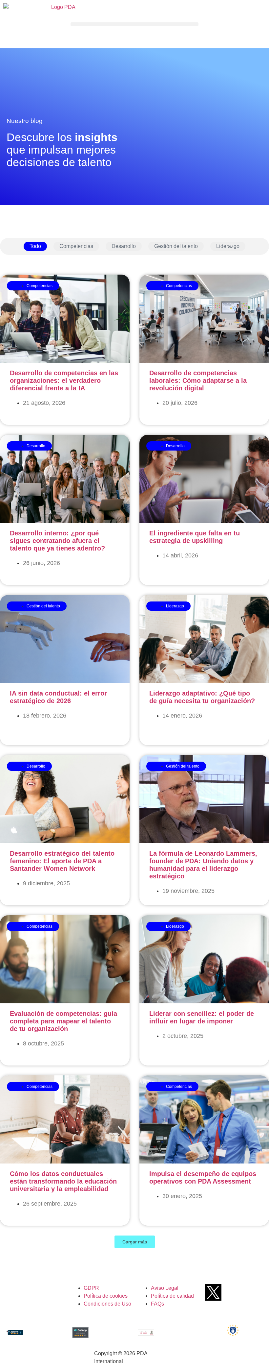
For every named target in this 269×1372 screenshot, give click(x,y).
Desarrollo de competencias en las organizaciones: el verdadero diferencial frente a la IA (64, 380)
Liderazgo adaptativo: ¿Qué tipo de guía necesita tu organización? (202, 697)
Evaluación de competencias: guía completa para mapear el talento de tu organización (63, 1021)
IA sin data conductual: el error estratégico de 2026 (58, 697)
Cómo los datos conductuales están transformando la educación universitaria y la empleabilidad (63, 1181)
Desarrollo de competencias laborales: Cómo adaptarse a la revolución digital (198, 380)
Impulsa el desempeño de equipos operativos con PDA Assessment (202, 1177)
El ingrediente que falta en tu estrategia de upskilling (194, 536)
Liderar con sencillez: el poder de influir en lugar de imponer (201, 1017)
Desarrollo (124, 246)
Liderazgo (227, 246)
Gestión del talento (176, 246)
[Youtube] (237, 1292)
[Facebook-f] (225, 1292)
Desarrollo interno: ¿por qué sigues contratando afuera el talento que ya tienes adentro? (57, 540)
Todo (35, 246)
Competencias (76, 246)
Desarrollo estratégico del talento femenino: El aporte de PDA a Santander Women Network (62, 861)
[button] (134, 24)
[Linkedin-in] (249, 1292)
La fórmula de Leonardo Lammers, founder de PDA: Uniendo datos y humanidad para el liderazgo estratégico (203, 865)
